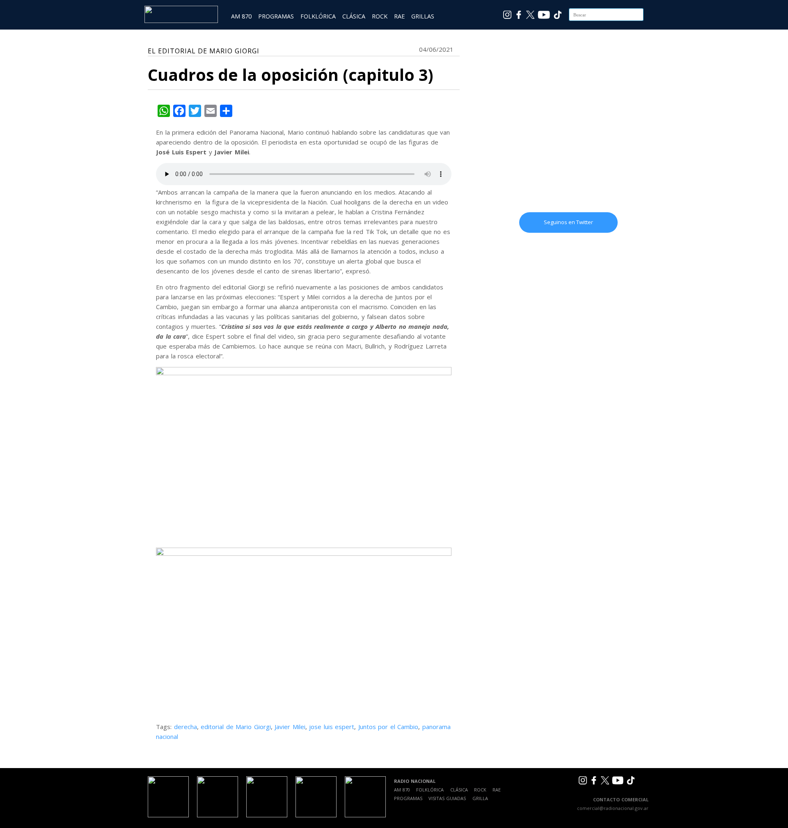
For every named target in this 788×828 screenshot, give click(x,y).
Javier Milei (290, 726)
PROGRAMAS (276, 16)
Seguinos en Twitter (568, 222)
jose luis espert (331, 726)
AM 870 (241, 16)
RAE (399, 16)
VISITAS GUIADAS (447, 798)
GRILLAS (422, 16)
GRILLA (480, 798)
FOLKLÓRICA (318, 16)
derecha (185, 726)
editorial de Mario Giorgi (236, 726)
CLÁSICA (353, 16)
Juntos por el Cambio (388, 726)
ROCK (379, 16)
